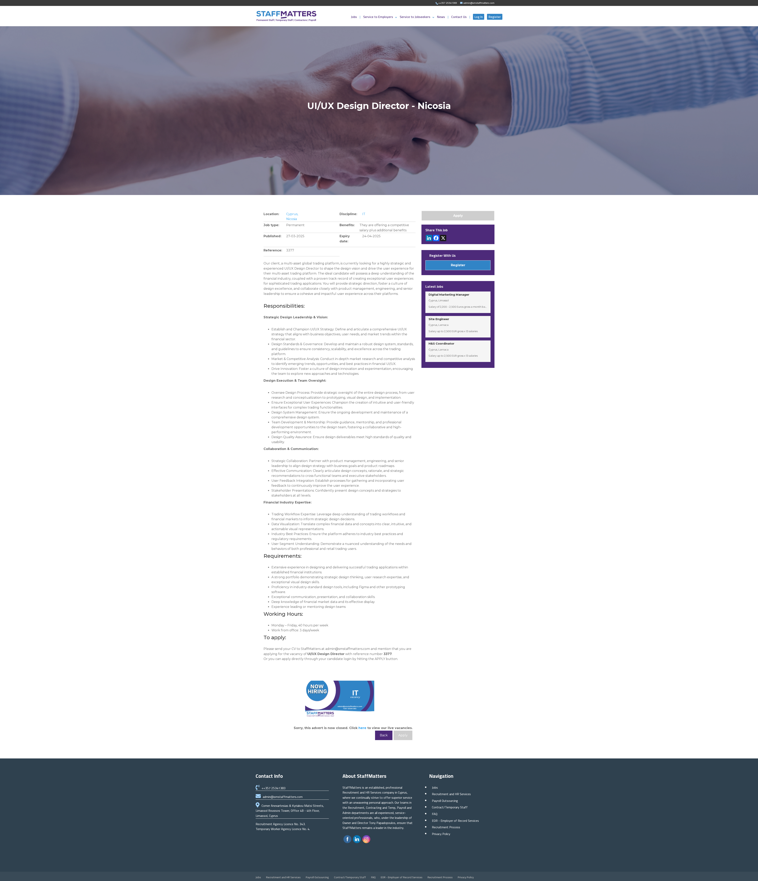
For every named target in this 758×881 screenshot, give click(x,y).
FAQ (434, 814)
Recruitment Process (446, 827)
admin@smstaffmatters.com (283, 797)
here (362, 728)
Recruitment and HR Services (451, 794)
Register (495, 17)
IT (363, 214)
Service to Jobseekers (415, 17)
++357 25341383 (273, 788)
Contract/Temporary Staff (450, 807)
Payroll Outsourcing (445, 801)
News (441, 17)
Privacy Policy (441, 834)
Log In (479, 17)
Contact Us (459, 17)
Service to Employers (378, 17)
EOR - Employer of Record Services (455, 821)
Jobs (354, 17)
